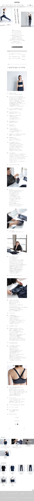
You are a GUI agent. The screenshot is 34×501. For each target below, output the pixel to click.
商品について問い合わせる (5, 497)
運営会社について (30, 497)
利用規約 (25, 497)
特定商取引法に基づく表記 (13, 497)
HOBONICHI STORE (23, 493)
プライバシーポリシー (20, 497)
